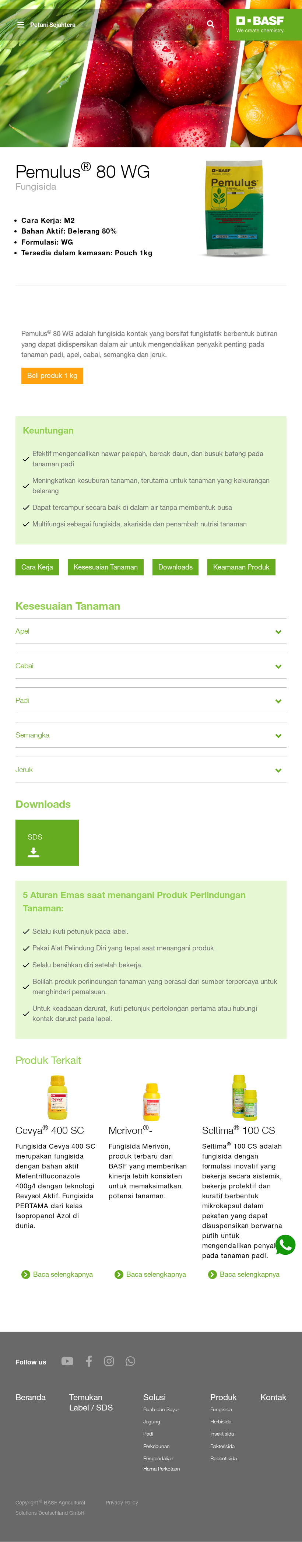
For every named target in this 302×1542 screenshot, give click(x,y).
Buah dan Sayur (161, 1409)
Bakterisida (222, 1446)
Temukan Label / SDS (91, 1402)
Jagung (151, 1421)
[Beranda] (260, 24)
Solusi (154, 1397)
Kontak (273, 1397)
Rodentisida (223, 1458)
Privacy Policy (122, 1502)
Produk (223, 1397)
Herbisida (220, 1421)
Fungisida (221, 1409)
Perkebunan (156, 1446)
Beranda (30, 1397)
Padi (148, 1433)
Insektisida (222, 1433)
